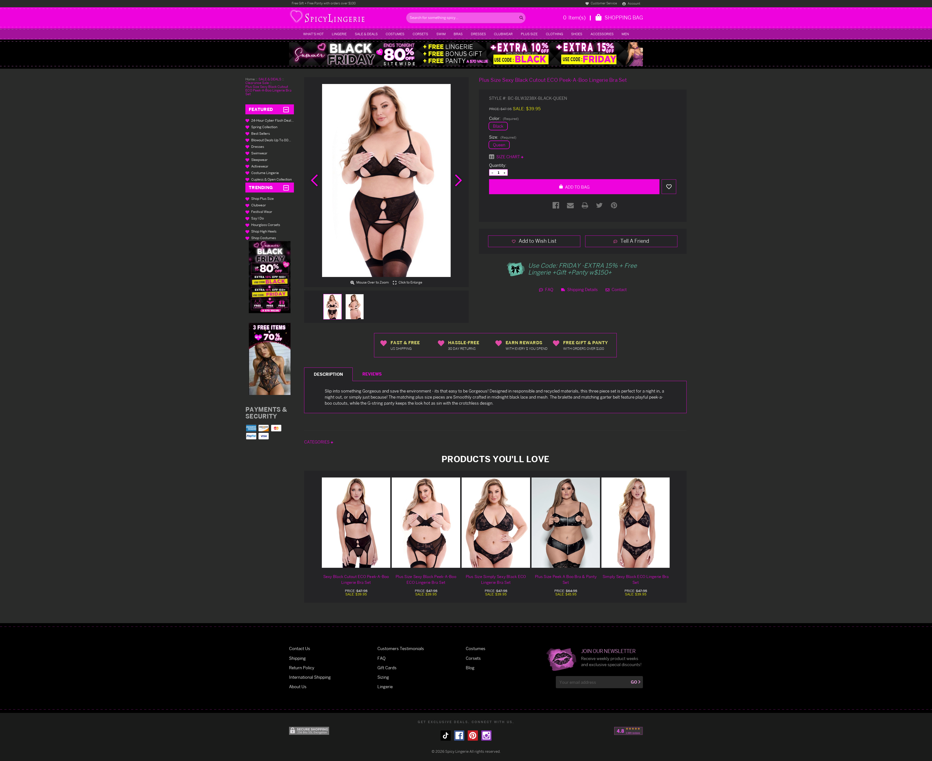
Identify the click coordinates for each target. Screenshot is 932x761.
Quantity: (498, 165)
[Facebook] (555, 205)
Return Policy (301, 667)
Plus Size (529, 34)
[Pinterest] (614, 205)
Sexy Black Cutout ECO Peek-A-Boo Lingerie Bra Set (356, 579)
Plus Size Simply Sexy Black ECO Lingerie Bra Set (496, 579)
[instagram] (486, 735)
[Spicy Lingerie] (346, 18)
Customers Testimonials (400, 648)
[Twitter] (599, 205)
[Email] (570, 205)
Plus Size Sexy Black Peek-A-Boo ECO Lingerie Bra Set (426, 579)
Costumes (395, 34)
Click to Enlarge (410, 282)
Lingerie (339, 34)
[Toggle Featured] (286, 109)
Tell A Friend (634, 241)
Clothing (554, 34)
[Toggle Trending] (286, 187)
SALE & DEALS (366, 34)
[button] (269, 277)
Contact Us (299, 648)
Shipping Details (582, 289)
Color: (504, 118)
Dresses (478, 34)
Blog (470, 667)
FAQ (548, 289)
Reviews (372, 373)
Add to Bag (577, 187)
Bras (458, 34)
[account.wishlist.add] (669, 186)
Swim (441, 34)
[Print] (585, 205)
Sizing (383, 677)
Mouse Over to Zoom (372, 282)
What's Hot (313, 34)
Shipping (297, 658)
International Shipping (310, 677)
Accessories (602, 34)
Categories (317, 441)
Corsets (420, 34)
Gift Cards (387, 667)
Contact (619, 289)
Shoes (576, 34)
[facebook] (459, 735)
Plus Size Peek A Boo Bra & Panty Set (566, 579)
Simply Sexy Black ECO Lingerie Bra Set (636, 579)
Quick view (356, 522)
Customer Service (603, 3)
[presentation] (314, 180)
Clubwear (503, 34)
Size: (502, 137)
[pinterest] (473, 735)
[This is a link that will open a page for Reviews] (628, 731)
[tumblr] (446, 735)
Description (328, 374)
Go (634, 682)
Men (625, 34)
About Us (298, 686)
